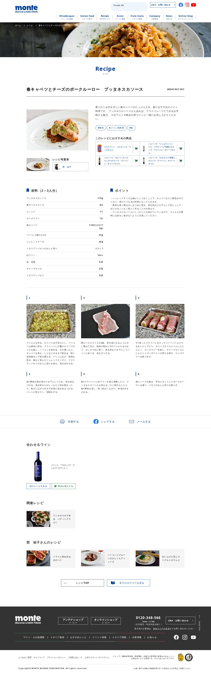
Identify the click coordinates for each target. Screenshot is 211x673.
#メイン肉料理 (116, 127)
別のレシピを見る (38, 486)
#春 (131, 127)
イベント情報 (99, 637)
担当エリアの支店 (161, 628)
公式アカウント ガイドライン (97, 657)
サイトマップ (39, 657)
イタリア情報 (119, 637)
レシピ (30, 25)
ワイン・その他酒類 (34, 637)
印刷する (73, 421)
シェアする (108, 421)
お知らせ (152, 637)
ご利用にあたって (75, 657)
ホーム (18, 25)
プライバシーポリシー (56, 657)
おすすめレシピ (78, 637)
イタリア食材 (57, 637)
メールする (144, 421)
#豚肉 (101, 127)
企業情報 (137, 637)
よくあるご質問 (24, 657)
